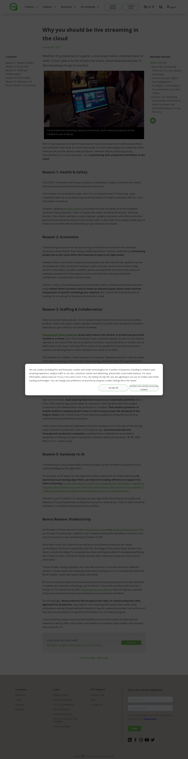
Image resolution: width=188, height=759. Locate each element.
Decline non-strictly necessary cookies (144, 387)
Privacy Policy (63, 376)
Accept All (113, 387)
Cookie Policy (81, 376)
